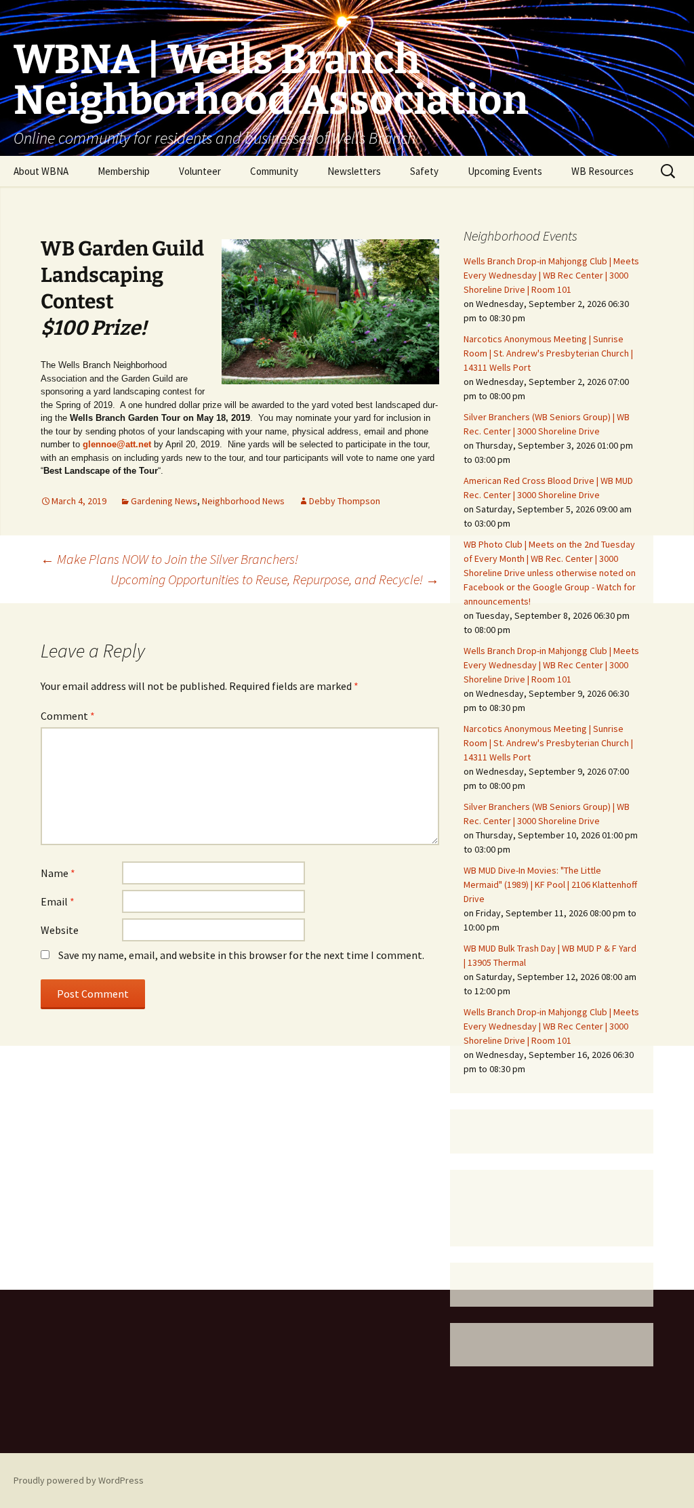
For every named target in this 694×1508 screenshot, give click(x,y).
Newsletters (354, 171)
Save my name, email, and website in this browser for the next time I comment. (241, 955)
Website (60, 930)
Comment (68, 715)
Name (58, 873)
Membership (124, 171)
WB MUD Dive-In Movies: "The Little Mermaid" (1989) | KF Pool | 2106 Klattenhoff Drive (550, 884)
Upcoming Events (505, 171)
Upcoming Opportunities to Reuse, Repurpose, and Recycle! (274, 579)
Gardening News (164, 501)
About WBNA (41, 171)
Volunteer (200, 171)
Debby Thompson (344, 501)
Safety (424, 171)
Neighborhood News (243, 501)
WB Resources (602, 171)
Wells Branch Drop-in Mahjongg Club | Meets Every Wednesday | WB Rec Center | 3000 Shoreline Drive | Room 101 (551, 275)
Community (274, 171)
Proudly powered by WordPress (79, 1480)
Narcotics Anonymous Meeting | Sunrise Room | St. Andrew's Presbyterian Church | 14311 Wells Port (548, 353)
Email (58, 901)
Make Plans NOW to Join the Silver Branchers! (169, 558)
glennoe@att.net (117, 444)
